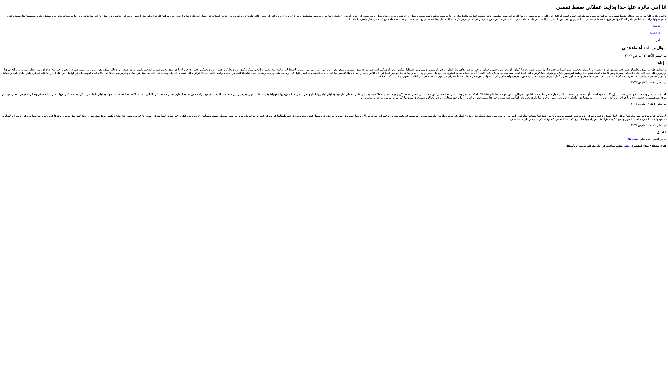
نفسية (656, 26)
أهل (657, 40)
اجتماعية (655, 33)
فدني (627, 145)
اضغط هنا (633, 138)
